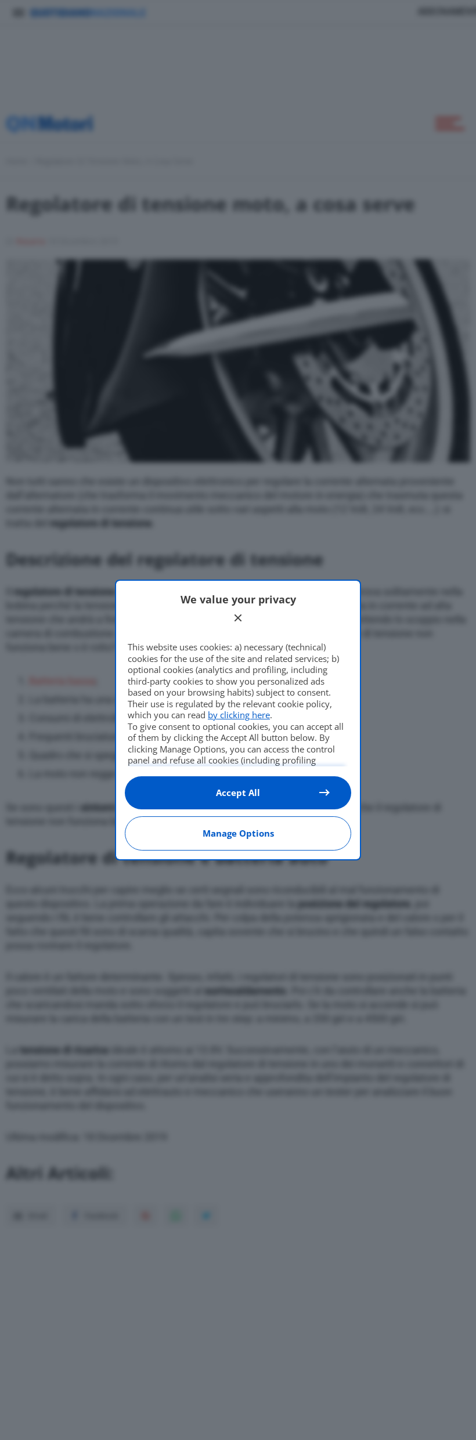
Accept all (238, 792)
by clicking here (239, 715)
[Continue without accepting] (238, 618)
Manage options (238, 833)
